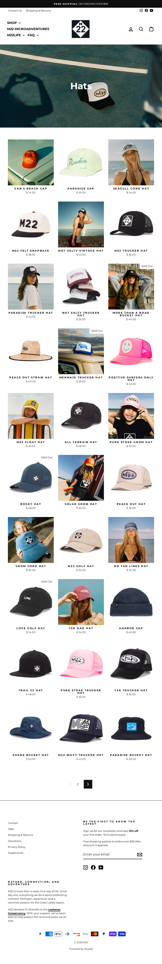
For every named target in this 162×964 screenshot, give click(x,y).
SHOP (12, 23)
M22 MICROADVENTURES (28, 29)
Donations (14, 841)
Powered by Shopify (81, 948)
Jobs (11, 829)
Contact (13, 823)
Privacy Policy (16, 847)
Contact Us (15, 10)
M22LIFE (14, 35)
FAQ (32, 35)
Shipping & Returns (38, 10)
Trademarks (15, 852)
